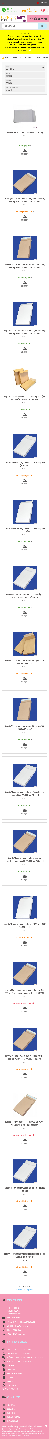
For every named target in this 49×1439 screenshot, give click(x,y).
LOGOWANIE (43, 2)
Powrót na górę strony (25, 1289)
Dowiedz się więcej (36, 1434)
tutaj (29, 50)
